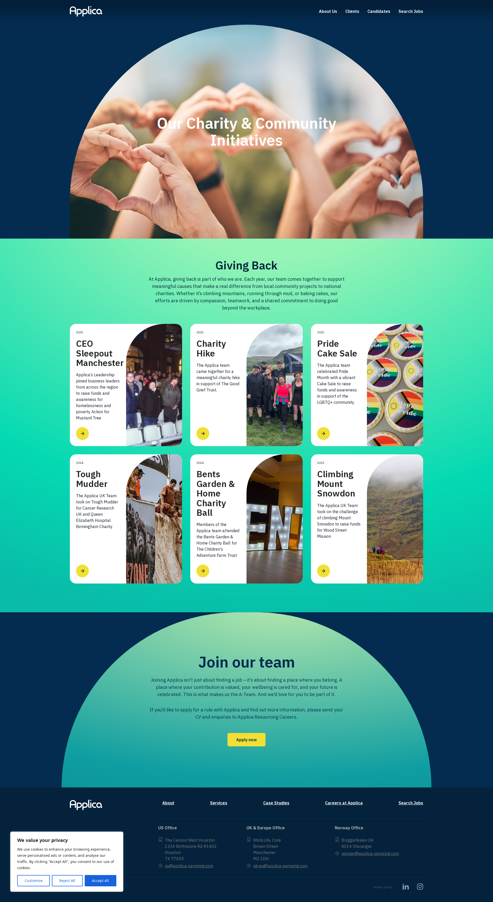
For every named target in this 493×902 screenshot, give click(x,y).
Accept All (100, 880)
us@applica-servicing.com (189, 865)
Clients (352, 11)
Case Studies (276, 802)
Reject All (67, 880)
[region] (66, 862)
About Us (328, 11)
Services (218, 802)
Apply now (246, 739)
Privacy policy (382, 887)
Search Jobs (411, 11)
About (168, 802)
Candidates (378, 11)
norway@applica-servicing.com (370, 853)
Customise (34, 880)
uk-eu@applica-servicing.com (280, 865)
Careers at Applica (344, 802)
